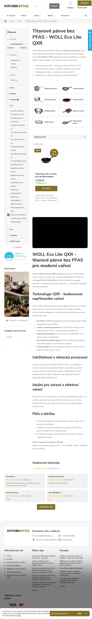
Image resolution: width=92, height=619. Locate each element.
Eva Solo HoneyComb (18, 127)
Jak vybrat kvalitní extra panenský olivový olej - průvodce (43, 557)
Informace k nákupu (14, 565)
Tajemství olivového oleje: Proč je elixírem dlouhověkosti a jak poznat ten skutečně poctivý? (43, 570)
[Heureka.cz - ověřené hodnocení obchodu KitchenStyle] (16, 256)
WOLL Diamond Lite (17, 209)
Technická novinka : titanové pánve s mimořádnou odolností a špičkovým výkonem (44, 584)
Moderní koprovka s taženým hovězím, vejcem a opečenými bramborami (70, 573)
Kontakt (9, 559)
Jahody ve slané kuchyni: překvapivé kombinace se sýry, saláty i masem (42, 563)
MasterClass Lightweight (15, 191)
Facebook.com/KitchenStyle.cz (46, 540)
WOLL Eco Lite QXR (18, 215)
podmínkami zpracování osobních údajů (18, 348)
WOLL (14, 80)
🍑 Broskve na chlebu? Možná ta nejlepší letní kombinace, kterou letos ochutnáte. (71, 563)
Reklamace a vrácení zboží (16, 569)
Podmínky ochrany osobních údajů (16, 576)
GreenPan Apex (17, 165)
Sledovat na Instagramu (18, 320)
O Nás (9, 556)
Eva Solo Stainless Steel (18, 156)
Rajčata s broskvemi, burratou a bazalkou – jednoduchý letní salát (71, 557)
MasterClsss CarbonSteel (16, 199)
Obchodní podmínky (14, 572)
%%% (13, 68)
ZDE (19, 616)
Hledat (54, 6)
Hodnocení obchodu (46, 463)
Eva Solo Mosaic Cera (18, 141)
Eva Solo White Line (18, 161)
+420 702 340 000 (68, 536)
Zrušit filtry (17, 247)
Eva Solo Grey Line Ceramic (17, 120)
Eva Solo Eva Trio (17, 115)
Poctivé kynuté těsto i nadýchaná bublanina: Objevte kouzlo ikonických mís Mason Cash (43, 577)
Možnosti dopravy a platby (16, 562)
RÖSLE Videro (16, 204)
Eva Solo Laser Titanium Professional (18, 220)
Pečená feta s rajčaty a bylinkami (71, 568)
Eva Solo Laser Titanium (18, 134)
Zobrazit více (46, 507)
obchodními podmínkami (14, 346)
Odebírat (85, 3)
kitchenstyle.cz (67, 540)
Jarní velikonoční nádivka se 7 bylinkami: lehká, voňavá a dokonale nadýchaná (70, 580)
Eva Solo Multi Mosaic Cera (18, 148)
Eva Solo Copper (17, 111)
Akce (13, 64)
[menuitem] (11, 15)
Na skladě (15, 60)
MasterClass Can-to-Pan (17, 170)
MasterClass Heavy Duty (17, 184)
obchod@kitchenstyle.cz (44, 536)
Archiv (34, 590)
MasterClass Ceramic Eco (17, 177)
